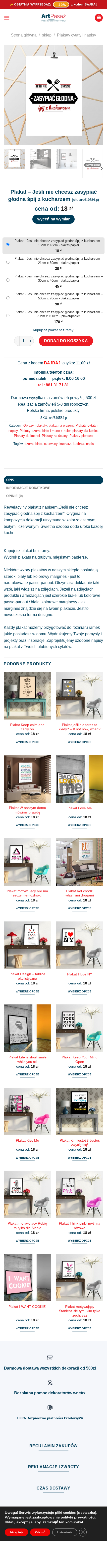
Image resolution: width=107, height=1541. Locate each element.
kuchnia (78, 444)
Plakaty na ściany (54, 436)
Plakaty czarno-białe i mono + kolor (45, 431)
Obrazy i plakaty (35, 425)
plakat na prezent (61, 425)
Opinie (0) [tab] (14, 496)
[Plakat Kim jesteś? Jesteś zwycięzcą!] (79, 1111)
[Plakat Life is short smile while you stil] (27, 1028)
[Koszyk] (99, 18)
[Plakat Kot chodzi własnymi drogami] (79, 862)
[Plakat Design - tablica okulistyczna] (27, 945)
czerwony (50, 444)
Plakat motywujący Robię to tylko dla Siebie (27, 1226)
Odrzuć (40, 1532)
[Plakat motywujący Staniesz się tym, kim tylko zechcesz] (79, 1277)
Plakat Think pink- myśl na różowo (79, 1226)
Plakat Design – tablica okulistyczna (27, 976)
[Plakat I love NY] (79, 945)
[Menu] (7, 17)
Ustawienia (64, 1532)
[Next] (95, 95)
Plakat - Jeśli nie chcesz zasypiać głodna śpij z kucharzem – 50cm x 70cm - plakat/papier (58, 296)
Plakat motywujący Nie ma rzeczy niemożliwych (27, 893)
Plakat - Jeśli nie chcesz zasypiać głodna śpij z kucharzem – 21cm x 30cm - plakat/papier (58, 261)
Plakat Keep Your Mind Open (80, 1059)
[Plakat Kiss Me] (27, 1111)
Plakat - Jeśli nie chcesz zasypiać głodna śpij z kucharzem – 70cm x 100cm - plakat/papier (58, 314)
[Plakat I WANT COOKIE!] (27, 1277)
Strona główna (24, 35)
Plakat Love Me (79, 808)
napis (90, 444)
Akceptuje (16, 1532)
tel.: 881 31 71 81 (53, 385)
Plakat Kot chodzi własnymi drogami (79, 893)
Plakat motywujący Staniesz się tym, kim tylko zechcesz (79, 1311)
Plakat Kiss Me (27, 1140)
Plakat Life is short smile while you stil (27, 1059)
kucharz (65, 444)
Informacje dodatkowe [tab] (28, 488)
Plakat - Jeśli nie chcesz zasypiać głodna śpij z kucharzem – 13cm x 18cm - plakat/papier (58, 243)
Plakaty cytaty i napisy (76, 35)
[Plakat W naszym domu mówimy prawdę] (27, 779)
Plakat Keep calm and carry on (27, 727)
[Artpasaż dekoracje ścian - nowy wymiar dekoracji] (53, 17)
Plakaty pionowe (81, 436)
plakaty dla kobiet (85, 431)
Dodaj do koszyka (66, 341)
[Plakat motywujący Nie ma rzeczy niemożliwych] (27, 862)
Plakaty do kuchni (27, 436)
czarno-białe (33, 444)
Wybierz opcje (27, 742)
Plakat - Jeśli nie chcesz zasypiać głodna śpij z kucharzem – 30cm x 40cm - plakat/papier (58, 278)
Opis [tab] (10, 480)
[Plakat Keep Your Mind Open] (79, 1028)
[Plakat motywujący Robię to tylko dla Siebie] (27, 1194)
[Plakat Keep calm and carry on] (27, 696)
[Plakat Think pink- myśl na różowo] (79, 1194)
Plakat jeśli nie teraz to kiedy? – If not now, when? (80, 727)
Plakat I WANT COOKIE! (27, 1307)
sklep (47, 35)
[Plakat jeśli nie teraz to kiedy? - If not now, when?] (79, 696)
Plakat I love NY (79, 974)
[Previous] (11, 95)
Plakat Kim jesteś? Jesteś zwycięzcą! (80, 1143)
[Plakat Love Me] (79, 779)
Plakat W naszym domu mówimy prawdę (27, 810)
